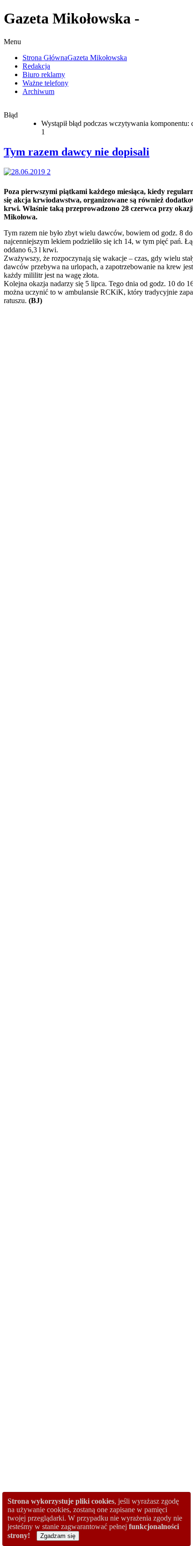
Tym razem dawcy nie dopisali (76, 152)
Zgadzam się (57, 1535)
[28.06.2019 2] (29, 172)
